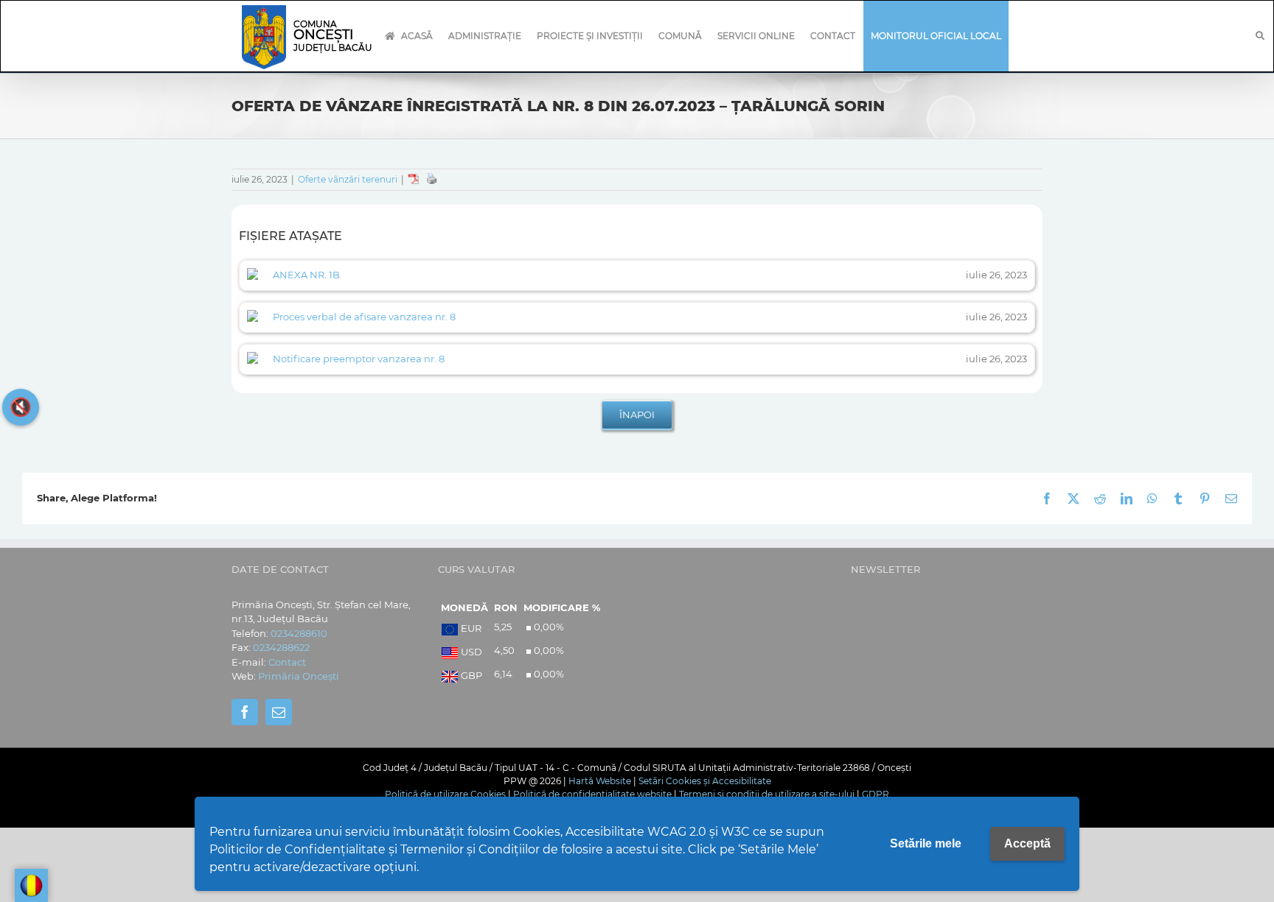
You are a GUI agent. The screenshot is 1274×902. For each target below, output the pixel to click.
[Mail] (278, 712)
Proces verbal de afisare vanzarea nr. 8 (364, 317)
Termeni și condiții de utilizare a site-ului (766, 794)
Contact (287, 662)
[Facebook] (245, 712)
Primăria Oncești (298, 676)
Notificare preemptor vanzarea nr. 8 (359, 358)
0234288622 (281, 647)
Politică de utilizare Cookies (445, 794)
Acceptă (1027, 843)
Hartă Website (599, 780)
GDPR (875, 794)
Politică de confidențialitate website (592, 794)
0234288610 (299, 633)
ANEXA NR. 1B (306, 275)
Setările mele (925, 843)
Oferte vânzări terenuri (347, 179)
